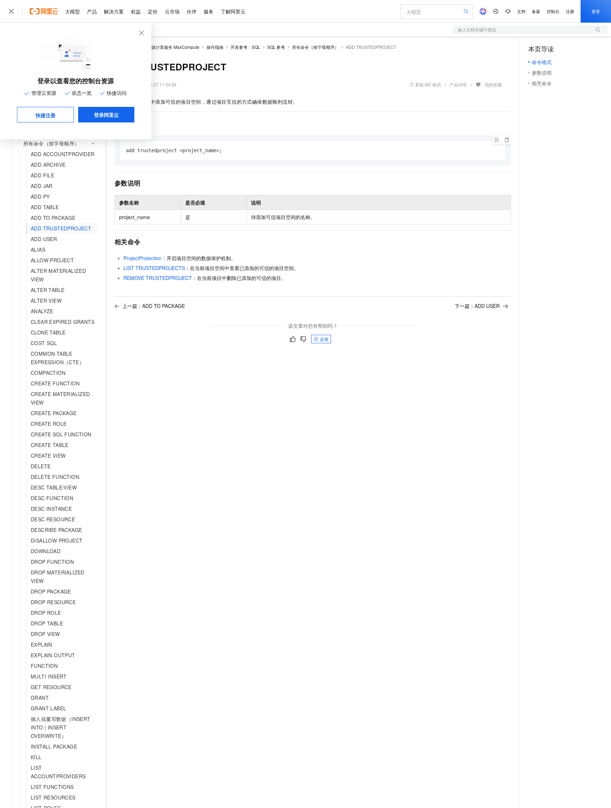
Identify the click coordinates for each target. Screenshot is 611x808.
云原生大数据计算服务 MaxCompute (164, 47)
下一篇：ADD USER (477, 305)
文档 (521, 11)
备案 (536, 11)
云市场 (172, 11)
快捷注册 (46, 115)
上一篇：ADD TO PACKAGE (153, 305)
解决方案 (114, 11)
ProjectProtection (142, 258)
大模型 (72, 11)
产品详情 (458, 84)
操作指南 (214, 47)
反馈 (324, 339)
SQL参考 (276, 47)
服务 (209, 11)
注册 (570, 11)
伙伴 (192, 11)
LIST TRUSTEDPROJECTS (154, 267)
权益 (136, 11)
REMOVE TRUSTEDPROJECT (157, 277)
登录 (596, 11)
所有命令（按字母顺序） (315, 47)
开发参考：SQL (245, 47)
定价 (153, 11)
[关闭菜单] (11, 11)
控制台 (553, 11)
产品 (92, 11)
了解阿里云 (233, 11)
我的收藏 (493, 84)
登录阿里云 (106, 114)
